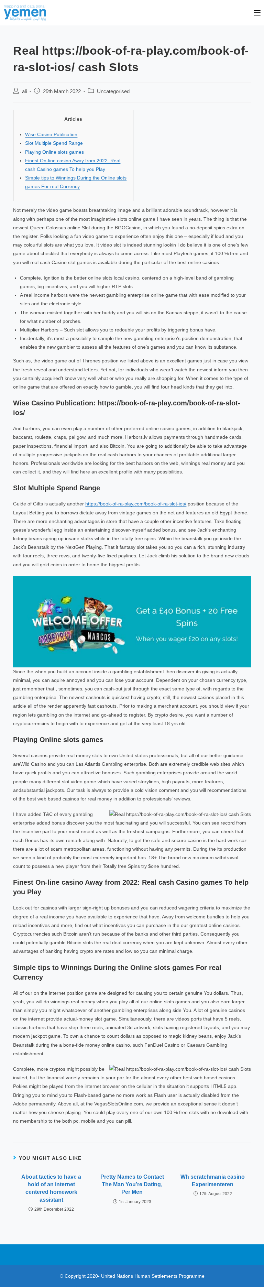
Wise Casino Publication (51, 134)
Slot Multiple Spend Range (54, 143)
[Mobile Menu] (257, 12)
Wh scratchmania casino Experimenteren (212, 1180)
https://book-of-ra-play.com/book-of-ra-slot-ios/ (135, 503)
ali (24, 91)
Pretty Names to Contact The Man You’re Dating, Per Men (132, 1184)
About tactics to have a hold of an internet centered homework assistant (51, 1188)
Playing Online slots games (54, 152)
